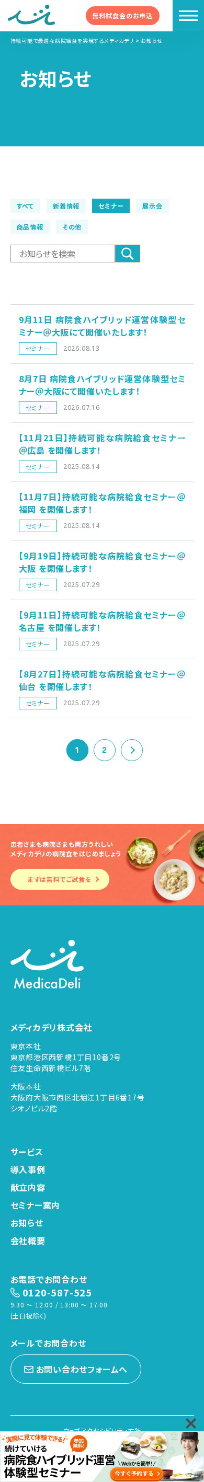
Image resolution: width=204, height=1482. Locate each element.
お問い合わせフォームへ (82, 1369)
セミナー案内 (35, 1205)
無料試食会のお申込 (123, 15)
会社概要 (28, 1240)
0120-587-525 (57, 1292)
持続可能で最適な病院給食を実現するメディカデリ (72, 40)
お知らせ (26, 1222)
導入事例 (28, 1169)
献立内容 (28, 1187)
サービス (26, 1151)
